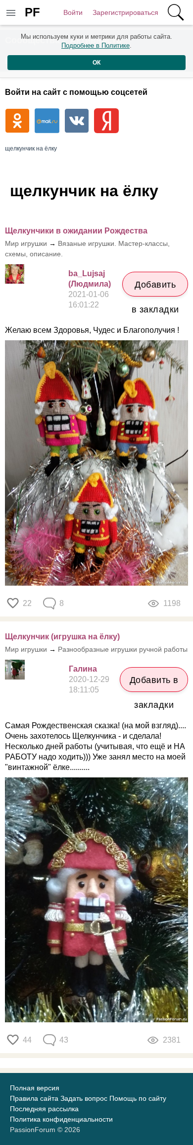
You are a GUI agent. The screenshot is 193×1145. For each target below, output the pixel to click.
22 (27, 603)
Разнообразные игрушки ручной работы (123, 649)
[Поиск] (175, 12)
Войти (73, 12)
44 (27, 1040)
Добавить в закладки (155, 288)
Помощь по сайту (137, 1098)
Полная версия (34, 1088)
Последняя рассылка (44, 1109)
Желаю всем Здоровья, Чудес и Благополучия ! (92, 330)
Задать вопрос (83, 1098)
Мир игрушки (26, 243)
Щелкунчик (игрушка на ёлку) (62, 636)
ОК (96, 62)
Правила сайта (34, 1098)
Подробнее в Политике (95, 45)
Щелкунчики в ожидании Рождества (76, 231)
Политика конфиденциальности (61, 1119)
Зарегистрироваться (125, 12)
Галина (83, 669)
